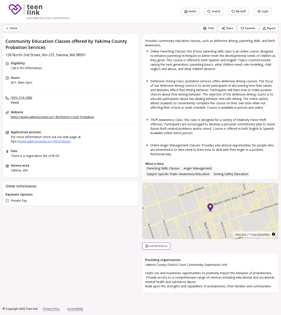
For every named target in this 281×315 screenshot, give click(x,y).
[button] (210, 207)
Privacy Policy (51, 309)
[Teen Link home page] (39, 11)
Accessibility (75, 309)
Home (192, 11)
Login (264, 11)
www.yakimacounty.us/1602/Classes (45, 141)
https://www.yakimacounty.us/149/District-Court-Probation (52, 117)
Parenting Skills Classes (163, 168)
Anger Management (198, 168)
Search (216, 11)
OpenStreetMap (260, 234)
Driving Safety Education (231, 174)
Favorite (250, 28)
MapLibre (241, 234)
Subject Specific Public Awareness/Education (178, 174)
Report (271, 28)
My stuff (241, 11)
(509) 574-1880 (21, 97)
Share (229, 28)
